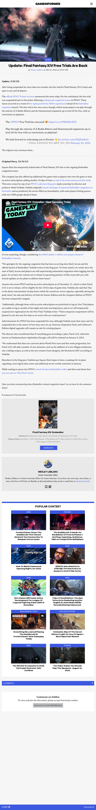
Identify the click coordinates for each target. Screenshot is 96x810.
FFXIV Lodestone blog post (43, 184)
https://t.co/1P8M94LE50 (62, 122)
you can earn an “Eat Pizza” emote (17, 373)
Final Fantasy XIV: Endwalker (48, 432)
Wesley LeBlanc (37, 70)
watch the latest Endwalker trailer (51, 369)
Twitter (50, 486)
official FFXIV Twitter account (20, 97)
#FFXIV (14, 122)
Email (46, 486)
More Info (49, 448)
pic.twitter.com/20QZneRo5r (73, 140)
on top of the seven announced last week (71, 180)
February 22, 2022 (80, 143)
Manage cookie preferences (48, 705)
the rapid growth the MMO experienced (47, 104)
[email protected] (83, 481)
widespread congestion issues (57, 100)
